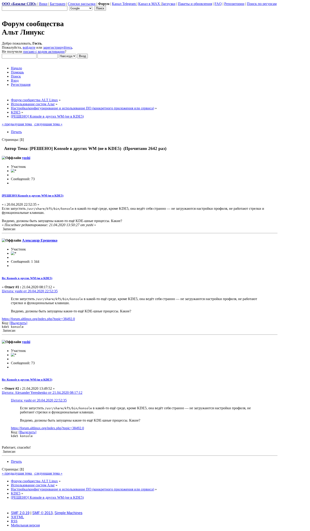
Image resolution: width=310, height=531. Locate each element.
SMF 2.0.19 (20, 513)
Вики (43, 4)
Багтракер (57, 4)
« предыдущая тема (17, 124)
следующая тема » (48, 124)
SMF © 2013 (42, 513)
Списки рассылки (82, 4)
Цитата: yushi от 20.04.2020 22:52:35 (30, 291)
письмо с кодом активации (44, 51)
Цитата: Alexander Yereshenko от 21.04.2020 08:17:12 (42, 392)
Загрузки (168, 4)
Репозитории (234, 4)
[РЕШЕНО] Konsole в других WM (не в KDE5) (32, 195)
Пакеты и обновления (195, 4)
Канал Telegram (124, 4)
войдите (29, 47)
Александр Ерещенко (39, 240)
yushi (26, 158)
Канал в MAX (149, 4)
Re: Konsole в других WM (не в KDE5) (27, 278)
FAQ (218, 4)
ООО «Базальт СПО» (19, 4)
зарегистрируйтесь (57, 47)
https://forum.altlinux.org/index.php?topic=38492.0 (38, 319)
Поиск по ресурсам (262, 4)
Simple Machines (68, 513)
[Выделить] (18, 323)
